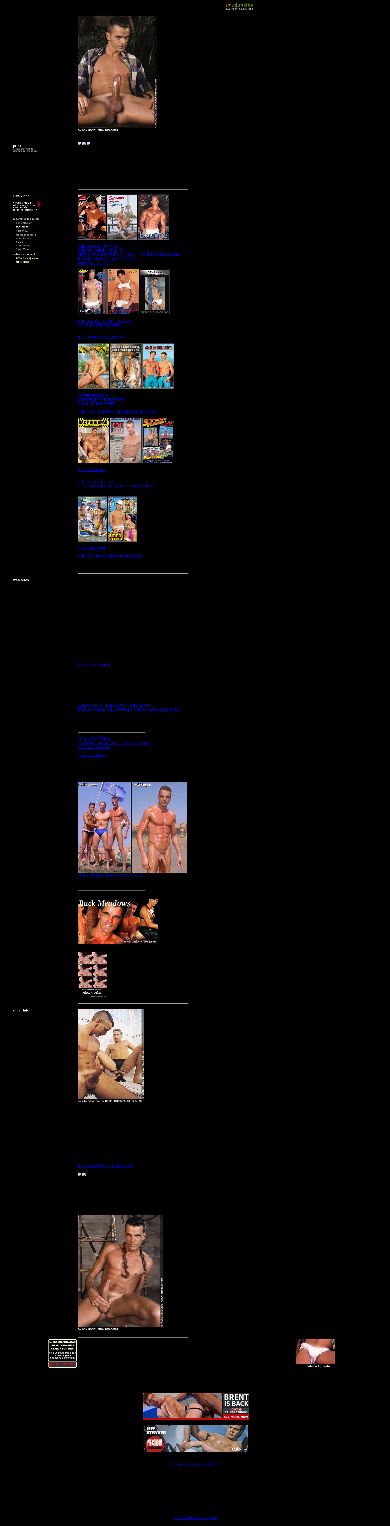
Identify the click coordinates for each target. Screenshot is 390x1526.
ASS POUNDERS (92, 470)
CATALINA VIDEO (94, 747)
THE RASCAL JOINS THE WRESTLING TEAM (117, 412)
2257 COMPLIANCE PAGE (195, 1518)
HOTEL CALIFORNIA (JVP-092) (104, 321)
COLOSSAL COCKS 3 (96, 482)
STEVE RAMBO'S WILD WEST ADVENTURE (116, 486)
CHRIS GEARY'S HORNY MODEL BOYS (110, 875)
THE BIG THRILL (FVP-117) (101, 251)
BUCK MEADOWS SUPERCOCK (105, 1166)
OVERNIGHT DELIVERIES (101, 399)
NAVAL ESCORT (92, 548)
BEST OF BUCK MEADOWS (101, 337)
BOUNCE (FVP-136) (94, 263)
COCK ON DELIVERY (96, 404)
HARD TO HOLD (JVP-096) (100, 325)
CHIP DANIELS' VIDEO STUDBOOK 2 (110, 557)
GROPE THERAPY (93, 395)
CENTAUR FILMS (92, 755)
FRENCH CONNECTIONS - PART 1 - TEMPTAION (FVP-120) (128, 255)
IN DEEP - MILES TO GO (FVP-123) (107, 259)
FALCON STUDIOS (94, 665)
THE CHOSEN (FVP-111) (98, 246)
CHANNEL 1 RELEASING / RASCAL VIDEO (113, 743)
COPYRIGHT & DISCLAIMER (195, 1464)
